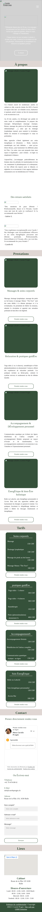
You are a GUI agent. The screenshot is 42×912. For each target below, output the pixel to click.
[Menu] (37, 7)
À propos (21, 53)
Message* (8, 824)
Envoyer (21, 840)
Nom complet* (9, 805)
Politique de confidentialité (16, 904)
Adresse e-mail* (10, 815)
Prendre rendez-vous (21, 319)
